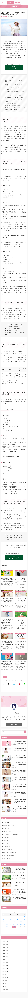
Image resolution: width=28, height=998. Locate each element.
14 (17, 921)
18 (6, 924)
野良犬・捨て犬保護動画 (9, 852)
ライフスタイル (7, 849)
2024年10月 (6, 977)
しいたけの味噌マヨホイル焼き (14, 105)
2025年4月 (5, 959)
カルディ (4, 16)
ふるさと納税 (7, 822)
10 (3, 921)
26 (10, 926)
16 (24, 921)
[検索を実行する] (25, 731)
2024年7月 (5, 986)
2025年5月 (5, 956)
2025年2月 (5, 965)
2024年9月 (5, 980)
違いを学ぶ (7, 831)
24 (3, 926)
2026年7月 (5, 944)
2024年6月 (5, 989)
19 (10, 924)
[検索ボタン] (25, 2)
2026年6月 (5, 947)
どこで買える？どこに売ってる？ (12, 834)
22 (20, 924)
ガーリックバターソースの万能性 (13, 95)
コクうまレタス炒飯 (11, 103)
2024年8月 (5, 983)
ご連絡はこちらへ (14, 724)
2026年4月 (5, 953)
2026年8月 (5, 941)
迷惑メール (6, 858)
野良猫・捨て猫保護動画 (9, 855)
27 (14, 926)
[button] (3, 684)
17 (3, 924)
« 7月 (3, 932)
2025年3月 (5, 962)
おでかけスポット (8, 825)
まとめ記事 (6, 846)
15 (20, 921)
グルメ (5, 843)
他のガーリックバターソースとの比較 (14, 97)
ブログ (6, 837)
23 (24, 924)
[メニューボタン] (2, 2)
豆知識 (5, 840)
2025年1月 (5, 968)
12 (10, 921)
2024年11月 (6, 974)
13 (14, 921)
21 (17, 924)
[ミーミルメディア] (14, 2)
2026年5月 (5, 950)
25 (6, 926)
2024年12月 (6, 971)
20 (14, 924)
